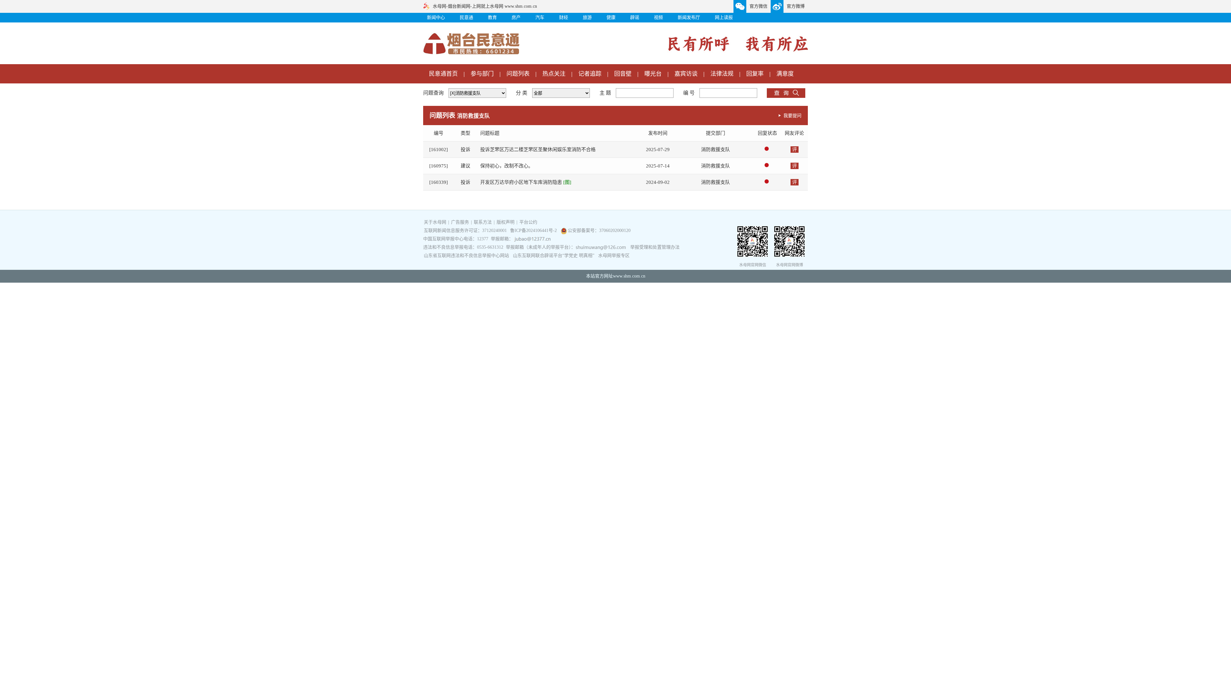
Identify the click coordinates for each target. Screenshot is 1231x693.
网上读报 (724, 17)
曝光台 (653, 74)
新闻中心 (436, 17)
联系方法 (483, 222)
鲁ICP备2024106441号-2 (534, 230)
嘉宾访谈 (686, 74)
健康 (611, 17)
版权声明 (506, 222)
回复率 (755, 74)
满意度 (785, 74)
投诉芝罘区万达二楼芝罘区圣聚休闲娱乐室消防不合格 (538, 149)
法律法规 (721, 74)
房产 (516, 17)
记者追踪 (589, 74)
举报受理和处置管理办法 (655, 247)
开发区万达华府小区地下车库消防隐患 (525, 182)
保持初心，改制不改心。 (506, 165)
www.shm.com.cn (629, 276)
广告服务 (460, 222)
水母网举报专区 (614, 255)
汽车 (539, 17)
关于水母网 (436, 222)
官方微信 (758, 6)
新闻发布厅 (689, 17)
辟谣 (634, 17)
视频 (658, 17)
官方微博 (796, 6)
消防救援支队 (715, 149)
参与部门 (482, 74)
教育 (492, 17)
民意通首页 (443, 74)
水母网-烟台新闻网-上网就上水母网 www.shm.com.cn (485, 6)
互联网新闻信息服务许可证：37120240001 (465, 230)
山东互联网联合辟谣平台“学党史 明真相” (553, 255)
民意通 (466, 17)
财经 (563, 17)
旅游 (587, 17)
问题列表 (518, 74)
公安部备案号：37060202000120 (599, 230)
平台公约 (528, 222)
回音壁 (623, 74)
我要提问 (792, 115)
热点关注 (553, 74)
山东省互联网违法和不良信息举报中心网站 (466, 255)
